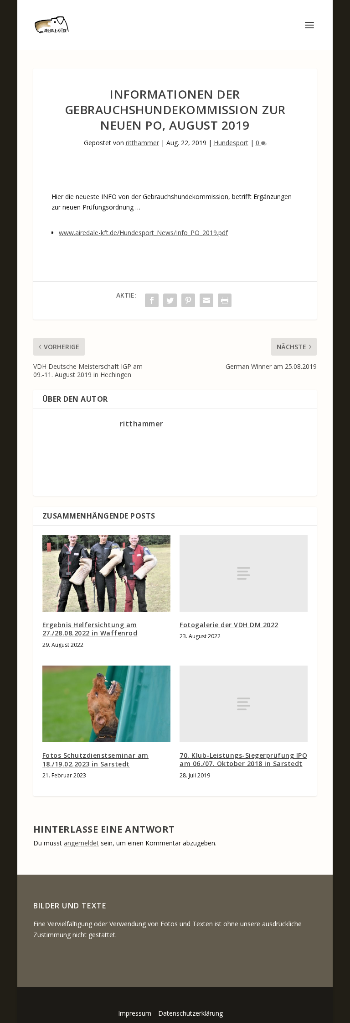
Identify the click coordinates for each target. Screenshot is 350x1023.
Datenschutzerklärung (190, 1013)
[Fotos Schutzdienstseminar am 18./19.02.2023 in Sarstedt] (106, 704)
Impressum (134, 1013)
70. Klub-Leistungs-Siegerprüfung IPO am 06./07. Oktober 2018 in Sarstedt (243, 759)
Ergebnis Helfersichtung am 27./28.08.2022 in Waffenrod (90, 628)
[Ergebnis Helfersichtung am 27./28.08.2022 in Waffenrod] (106, 573)
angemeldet (81, 843)
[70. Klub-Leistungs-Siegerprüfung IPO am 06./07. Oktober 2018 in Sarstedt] (244, 704)
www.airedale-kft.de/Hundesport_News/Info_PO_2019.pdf (143, 232)
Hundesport (231, 142)
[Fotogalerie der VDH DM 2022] (244, 573)
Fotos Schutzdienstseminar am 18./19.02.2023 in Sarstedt (95, 759)
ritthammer (142, 142)
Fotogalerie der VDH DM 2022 (229, 624)
